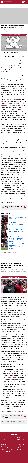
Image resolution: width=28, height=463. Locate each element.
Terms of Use (20, 444)
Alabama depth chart (18, 411)
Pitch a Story (20, 442)
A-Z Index (19, 449)
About (2, 437)
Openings (19, 437)
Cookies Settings (5, 451)
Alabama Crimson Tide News (11, 252)
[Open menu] (2, 2)
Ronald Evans (6, 275)
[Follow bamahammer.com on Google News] (25, 207)
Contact (3, 439)
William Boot (6, 29)
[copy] (9, 32)
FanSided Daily (5, 442)
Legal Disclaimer (21, 447)
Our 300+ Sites (20, 439)
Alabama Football (8, 426)
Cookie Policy (4, 447)
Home (2, 252)
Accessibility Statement (7, 449)
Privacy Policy (4, 444)
